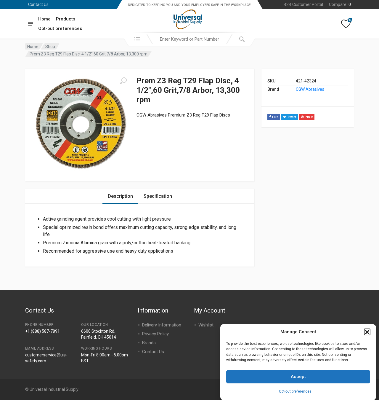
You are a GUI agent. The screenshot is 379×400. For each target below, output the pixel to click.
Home (44, 19)
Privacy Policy (155, 334)
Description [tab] (120, 196)
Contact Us (38, 4)
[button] (367, 332)
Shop (50, 46)
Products (65, 19)
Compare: (340, 4)
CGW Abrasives (310, 89)
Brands (149, 342)
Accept (298, 376)
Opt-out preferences (295, 391)
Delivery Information (161, 325)
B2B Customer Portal (303, 4)
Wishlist (205, 325)
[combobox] (189, 39)
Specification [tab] (158, 196)
